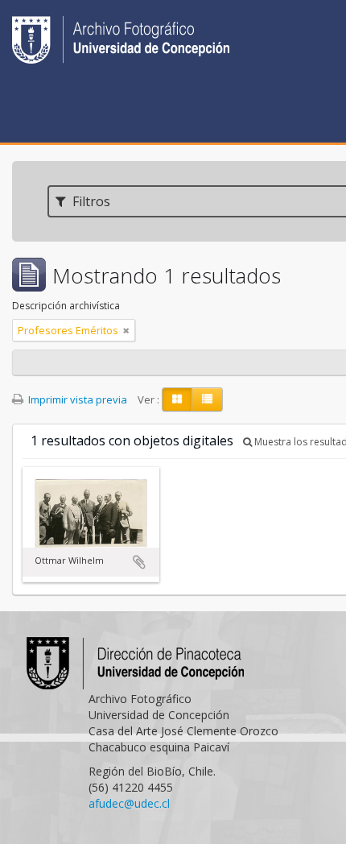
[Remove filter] (126, 330)
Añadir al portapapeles (139, 562)
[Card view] (177, 399)
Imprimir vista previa (76, 399)
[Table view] (207, 399)
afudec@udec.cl (129, 803)
